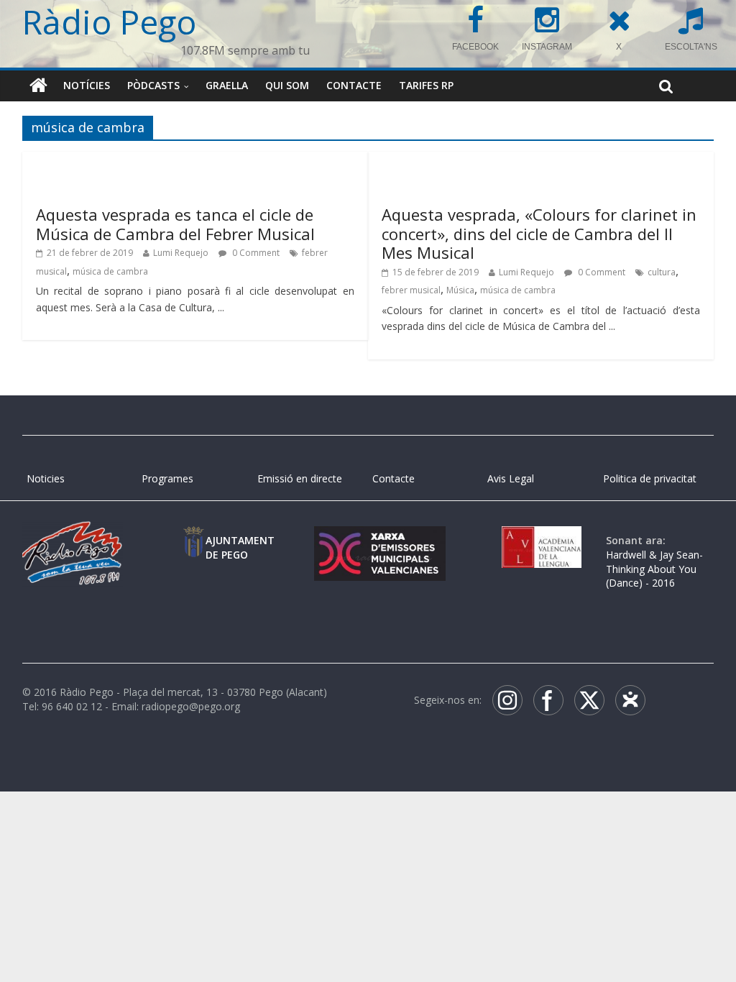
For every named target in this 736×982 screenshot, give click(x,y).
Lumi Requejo (180, 253)
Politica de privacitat (649, 478)
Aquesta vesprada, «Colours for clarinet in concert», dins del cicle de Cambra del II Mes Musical (539, 233)
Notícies (86, 85)
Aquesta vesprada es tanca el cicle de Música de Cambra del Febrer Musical (175, 223)
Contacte (354, 85)
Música (460, 290)
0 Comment (255, 253)
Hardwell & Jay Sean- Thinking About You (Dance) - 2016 (654, 568)
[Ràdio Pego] (38, 85)
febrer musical (411, 290)
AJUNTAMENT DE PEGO (240, 547)
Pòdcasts (153, 85)
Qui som (287, 85)
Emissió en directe (299, 478)
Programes (167, 478)
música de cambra (110, 271)
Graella (227, 85)
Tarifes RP (426, 85)
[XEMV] (380, 540)
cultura (662, 272)
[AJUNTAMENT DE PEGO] (194, 540)
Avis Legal (510, 478)
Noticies (46, 478)
